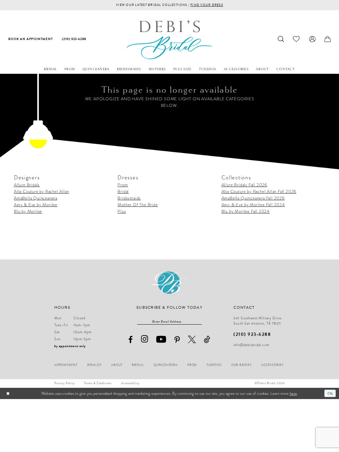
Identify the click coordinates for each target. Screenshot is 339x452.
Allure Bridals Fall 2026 (244, 185)
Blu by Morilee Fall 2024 (245, 211)
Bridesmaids (129, 198)
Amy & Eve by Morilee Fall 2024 (253, 204)
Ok (330, 393)
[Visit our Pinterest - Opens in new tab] (177, 340)
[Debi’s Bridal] (169, 40)
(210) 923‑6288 (252, 334)
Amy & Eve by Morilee (35, 204)
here (293, 393)
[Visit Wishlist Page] (297, 39)
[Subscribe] (199, 321)
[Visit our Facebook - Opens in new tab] (130, 339)
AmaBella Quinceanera (35, 198)
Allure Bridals (27, 185)
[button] (312, 39)
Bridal (123, 191)
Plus (122, 211)
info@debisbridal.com (251, 344)
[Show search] (281, 39)
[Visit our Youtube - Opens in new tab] (161, 339)
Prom (123, 185)
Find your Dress (206, 4)
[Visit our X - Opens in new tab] (192, 339)
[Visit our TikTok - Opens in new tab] (207, 339)
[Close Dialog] (8, 393)
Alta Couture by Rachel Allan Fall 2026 (259, 191)
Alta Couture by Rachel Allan (41, 191)
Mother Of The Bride (138, 204)
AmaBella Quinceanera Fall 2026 (253, 198)
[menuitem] (31, 39)
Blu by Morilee (28, 211)
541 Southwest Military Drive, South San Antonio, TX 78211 (257, 321)
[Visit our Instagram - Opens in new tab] (144, 339)
